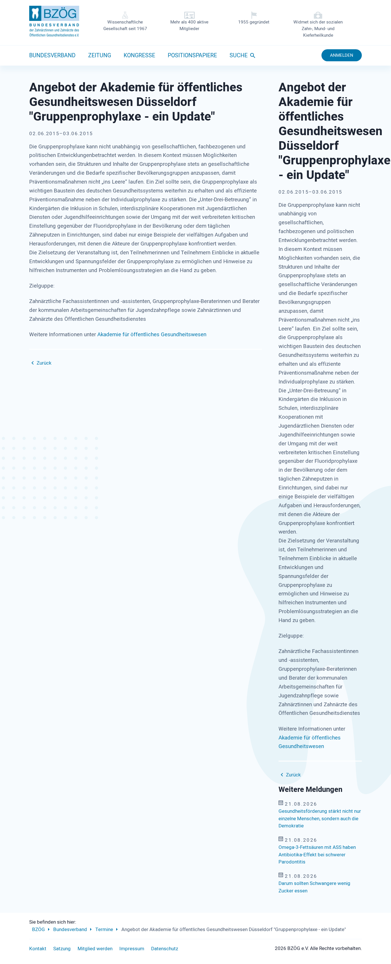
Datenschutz (164, 948)
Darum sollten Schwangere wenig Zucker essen (314, 887)
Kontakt (37, 948)
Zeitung (99, 56)
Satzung (62, 948)
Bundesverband (52, 56)
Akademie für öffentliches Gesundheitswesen (151, 334)
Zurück (44, 363)
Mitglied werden (95, 948)
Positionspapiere (192, 56)
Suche (239, 56)
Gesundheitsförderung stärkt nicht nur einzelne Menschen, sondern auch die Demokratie (320, 818)
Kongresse (139, 56)
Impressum (131, 948)
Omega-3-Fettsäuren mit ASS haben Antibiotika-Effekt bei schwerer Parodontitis (317, 854)
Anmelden (341, 55)
